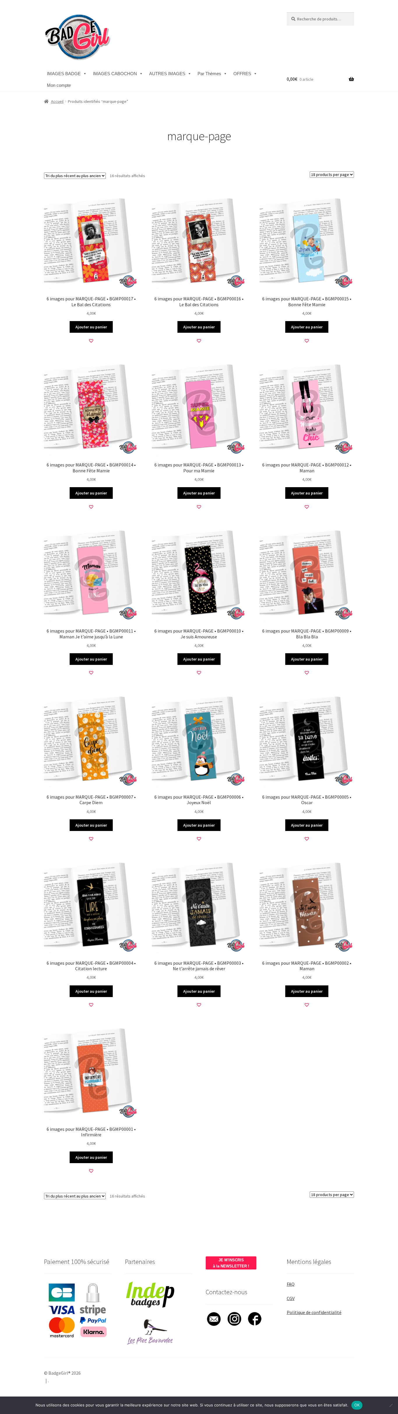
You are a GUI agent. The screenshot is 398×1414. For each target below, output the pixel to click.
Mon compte (59, 85)
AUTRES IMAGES (167, 73)
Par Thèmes (209, 73)
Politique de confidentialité (314, 1312)
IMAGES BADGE (64, 73)
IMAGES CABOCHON (115, 73)
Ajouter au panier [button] (91, 327)
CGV (291, 1298)
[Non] (391, 1405)
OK (357, 1405)
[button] (91, 340)
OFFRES (242, 73)
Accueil (57, 101)
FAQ (291, 1284)
